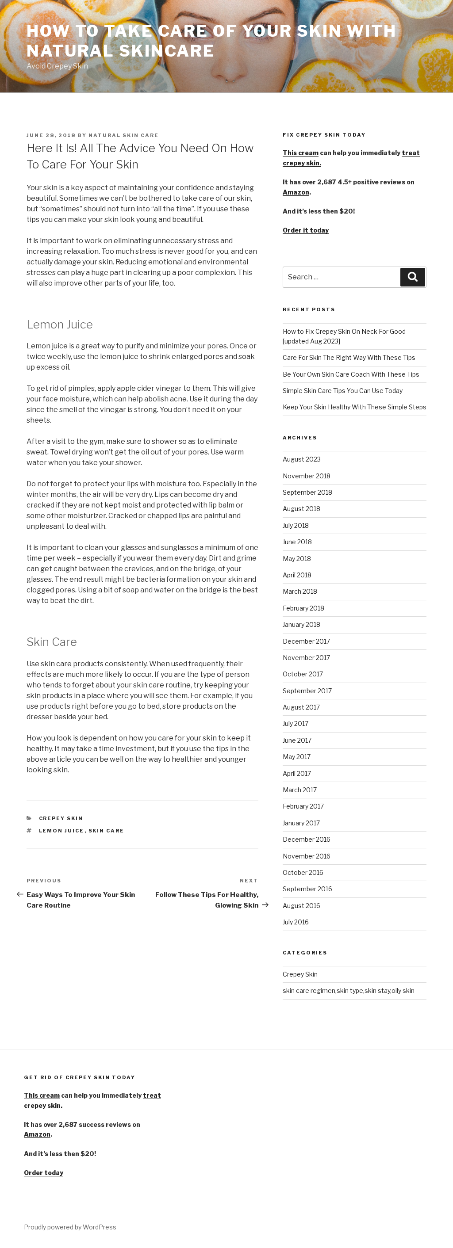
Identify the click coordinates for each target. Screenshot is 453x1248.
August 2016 (301, 905)
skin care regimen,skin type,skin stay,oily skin (349, 990)
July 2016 (296, 922)
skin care (106, 831)
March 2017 (300, 790)
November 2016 (306, 856)
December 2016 (306, 839)
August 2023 (302, 459)
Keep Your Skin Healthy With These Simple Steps (354, 407)
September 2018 (307, 492)
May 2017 (297, 756)
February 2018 (303, 608)
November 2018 (306, 476)
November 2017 (306, 657)
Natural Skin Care (123, 135)
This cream (301, 152)
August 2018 (301, 508)
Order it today (306, 230)
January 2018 (301, 624)
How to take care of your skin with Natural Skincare (212, 41)
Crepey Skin (61, 818)
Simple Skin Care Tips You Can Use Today (343, 390)
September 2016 (307, 889)
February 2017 (303, 806)
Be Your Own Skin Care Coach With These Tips (351, 374)
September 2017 (307, 691)
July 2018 (296, 525)
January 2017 (301, 823)
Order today (43, 1172)
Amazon (296, 192)
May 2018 (297, 558)
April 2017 (297, 773)
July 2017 (295, 723)
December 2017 (306, 641)
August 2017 (301, 707)
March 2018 (300, 591)
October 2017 (303, 674)
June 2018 (297, 542)
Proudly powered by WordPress (70, 1227)
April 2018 (297, 575)
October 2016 (303, 872)
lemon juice (61, 831)
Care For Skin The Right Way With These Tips (349, 357)
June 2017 (297, 740)
